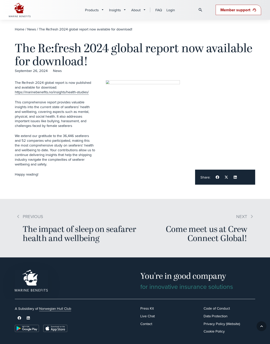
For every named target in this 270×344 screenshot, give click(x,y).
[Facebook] (19, 318)
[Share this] (217, 177)
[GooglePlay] (27, 328)
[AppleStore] (55, 328)
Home (19, 29)
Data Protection (216, 316)
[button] (261, 326)
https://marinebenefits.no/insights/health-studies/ (52, 92)
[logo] (20, 10)
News (31, 29)
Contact (146, 323)
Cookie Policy (214, 331)
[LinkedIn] (28, 318)
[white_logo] (72, 281)
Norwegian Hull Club (55, 308)
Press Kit (147, 308)
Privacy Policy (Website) (222, 323)
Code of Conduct (217, 308)
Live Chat (147, 316)
